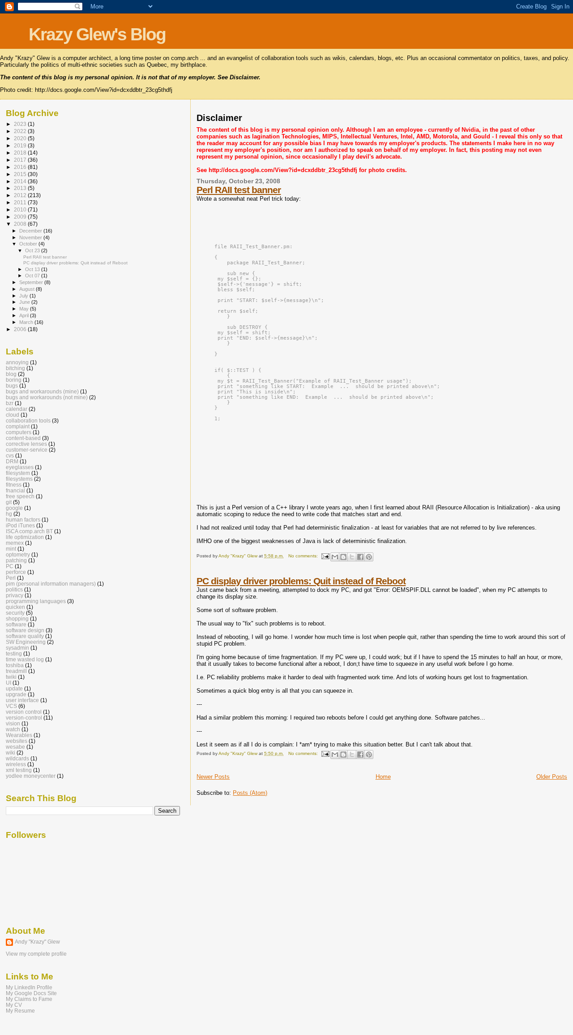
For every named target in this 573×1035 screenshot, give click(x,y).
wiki (10, 752)
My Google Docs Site (31, 993)
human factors (23, 519)
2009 (21, 217)
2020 (21, 138)
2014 (21, 181)
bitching (15, 368)
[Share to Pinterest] (368, 556)
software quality (25, 636)
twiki (11, 677)
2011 (21, 202)
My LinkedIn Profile (29, 987)
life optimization (25, 537)
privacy (14, 595)
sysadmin (17, 648)
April (24, 315)
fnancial (15, 490)
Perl (11, 578)
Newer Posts (213, 776)
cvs (10, 455)
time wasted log (25, 659)
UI (8, 683)
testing (14, 653)
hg (9, 514)
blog (11, 374)
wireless (16, 764)
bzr (9, 403)
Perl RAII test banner (239, 190)
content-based (23, 438)
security (15, 613)
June (25, 302)
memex (15, 543)
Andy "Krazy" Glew (37, 942)
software (16, 624)
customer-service (26, 450)
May (24, 308)
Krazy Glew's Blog (97, 34)
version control (24, 712)
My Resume (20, 1010)
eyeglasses (20, 467)
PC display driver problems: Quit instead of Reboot (301, 581)
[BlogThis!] (343, 556)
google (14, 508)
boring (13, 380)
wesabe (15, 747)
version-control (24, 717)
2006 (21, 329)
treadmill (16, 671)
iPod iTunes (20, 525)
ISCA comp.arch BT (29, 531)
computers (18, 432)
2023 (21, 124)
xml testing (19, 770)
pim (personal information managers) (51, 583)
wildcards (17, 758)
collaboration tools (28, 420)
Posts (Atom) (250, 792)
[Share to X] (351, 556)
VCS (11, 706)
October (28, 243)
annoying (17, 362)
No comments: (303, 555)
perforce (16, 572)
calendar (16, 409)
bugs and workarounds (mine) (42, 391)
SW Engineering (26, 642)
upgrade (16, 694)
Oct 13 (33, 269)
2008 (21, 224)
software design (25, 630)
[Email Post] (325, 555)
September (31, 282)
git (9, 502)
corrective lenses (26, 444)
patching (16, 560)
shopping (17, 618)
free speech (20, 496)
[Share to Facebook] (360, 556)
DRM (12, 461)
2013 (21, 188)
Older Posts (551, 776)
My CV (14, 1005)
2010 (21, 209)
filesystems (19, 479)
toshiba (15, 665)
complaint (18, 426)
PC (9, 566)
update (14, 688)
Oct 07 (33, 275)
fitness (13, 484)
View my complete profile (36, 954)
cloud (12, 415)
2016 (21, 167)
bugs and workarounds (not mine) (47, 397)
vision (13, 723)
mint (11, 549)
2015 (21, 174)
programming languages (36, 601)
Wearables (19, 735)
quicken (15, 607)
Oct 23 (33, 250)
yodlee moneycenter (31, 776)
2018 (21, 152)
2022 (21, 131)
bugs (12, 385)
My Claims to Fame (29, 999)
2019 (21, 145)
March (26, 322)
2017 (21, 160)
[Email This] (334, 556)
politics (14, 589)
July (24, 295)
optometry (18, 554)
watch (13, 729)
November (31, 237)
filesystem (18, 473)
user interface (22, 700)
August (27, 289)
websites (16, 741)
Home (383, 776)
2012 (21, 195)
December (31, 230)
